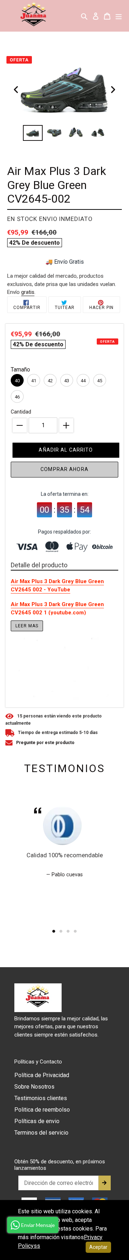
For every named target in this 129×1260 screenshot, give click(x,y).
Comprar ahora (64, 469)
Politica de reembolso (42, 1109)
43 (66, 380)
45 (99, 380)
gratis (27, 292)
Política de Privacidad (41, 1075)
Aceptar (98, 1247)
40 (17, 380)
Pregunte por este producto (45, 742)
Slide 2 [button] (60, 931)
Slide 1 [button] (53, 931)
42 (50, 380)
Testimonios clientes (40, 1098)
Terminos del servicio (41, 1132)
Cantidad (21, 412)
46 (17, 397)
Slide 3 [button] (68, 931)
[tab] (53, 931)
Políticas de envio (36, 1121)
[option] (33, 133)
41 (33, 380)
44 (83, 380)
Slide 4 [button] (75, 931)
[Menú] (118, 16)
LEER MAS (26, 625)
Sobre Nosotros (34, 1086)
